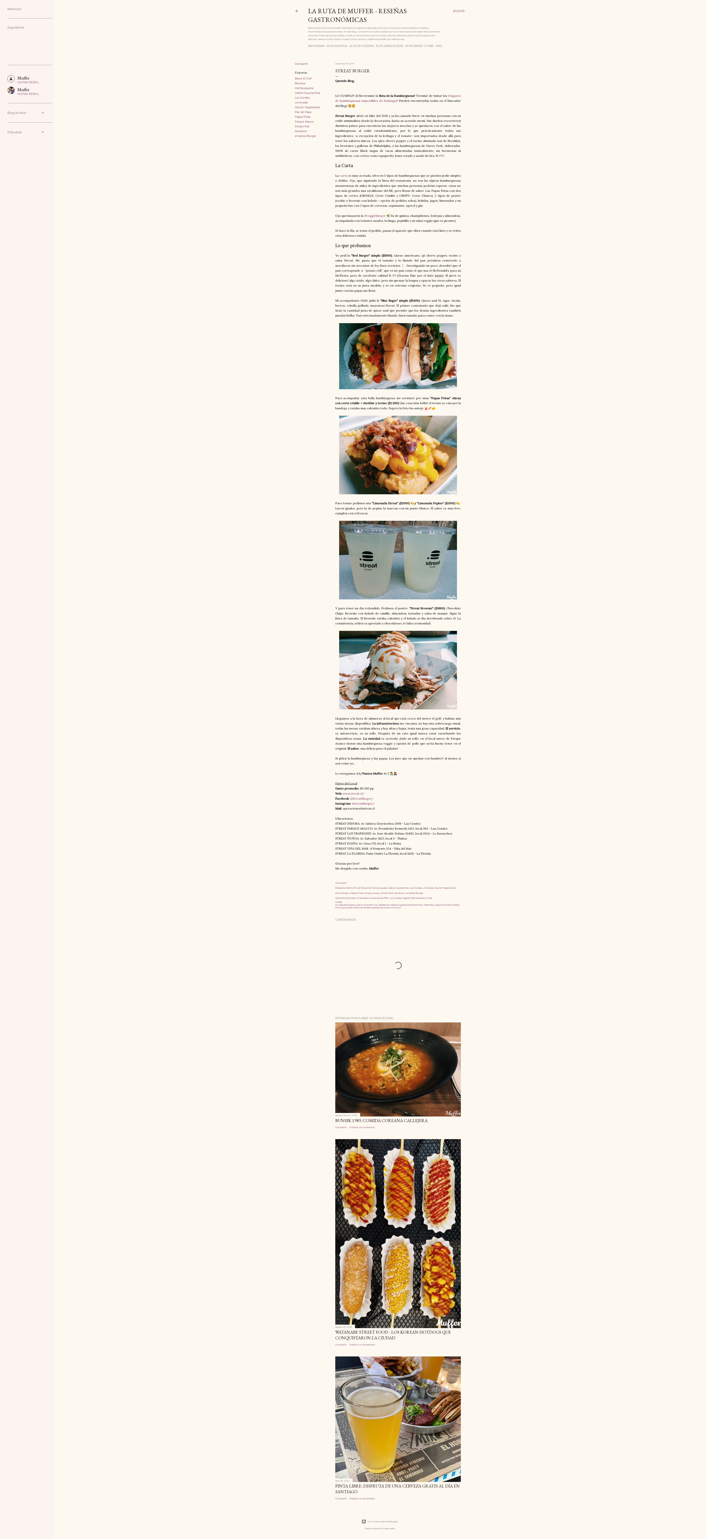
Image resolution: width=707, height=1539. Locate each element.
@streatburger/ (363, 803)
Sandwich (301, 131)
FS (394, 275)
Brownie (300, 83)
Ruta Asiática (337, 46)
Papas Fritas (302, 117)
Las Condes (302, 97)
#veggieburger (375, 216)
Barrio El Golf (303, 78)
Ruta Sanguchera (389, 46)
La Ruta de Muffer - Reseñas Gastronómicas (357, 15)
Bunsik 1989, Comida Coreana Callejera (381, 1120)
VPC (441, 156)
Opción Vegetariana (307, 107)
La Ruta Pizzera (361, 46)
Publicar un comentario (362, 1127)
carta (343, 175)
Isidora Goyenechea (307, 93)
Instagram (316, 46)
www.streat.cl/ (354, 793)
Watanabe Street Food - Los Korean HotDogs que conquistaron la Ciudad (393, 1335)
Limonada (301, 102)
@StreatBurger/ (361, 798)
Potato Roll (302, 126)
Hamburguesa (304, 88)
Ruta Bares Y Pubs (419, 46)
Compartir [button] (301, 64)
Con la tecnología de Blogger (382, 1521)
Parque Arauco (304, 121)
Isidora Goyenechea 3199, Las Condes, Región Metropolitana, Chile (397, 898)
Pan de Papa (303, 112)
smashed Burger (305, 136)
